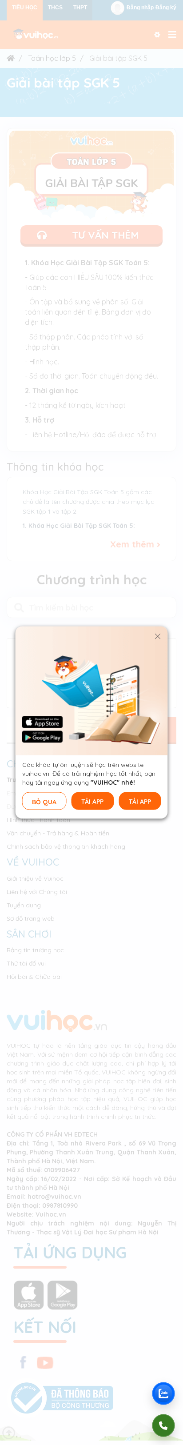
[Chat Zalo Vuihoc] (163, 1393)
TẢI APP (92, 802)
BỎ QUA (44, 802)
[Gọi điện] (163, 1425)
